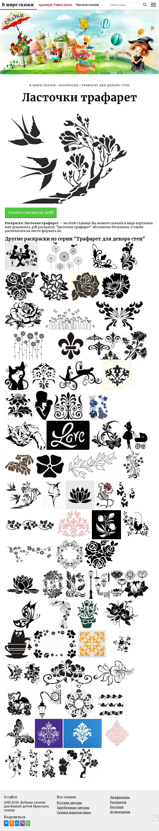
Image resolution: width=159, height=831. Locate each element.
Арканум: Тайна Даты (55, 5)
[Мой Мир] (17, 823)
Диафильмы (120, 797)
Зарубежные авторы (73, 808)
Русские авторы (69, 803)
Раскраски (118, 802)
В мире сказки (18, 4)
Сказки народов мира (74, 812)
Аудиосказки (120, 812)
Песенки (117, 807)
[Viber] (22, 823)
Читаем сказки (87, 5)
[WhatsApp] (28, 823)
